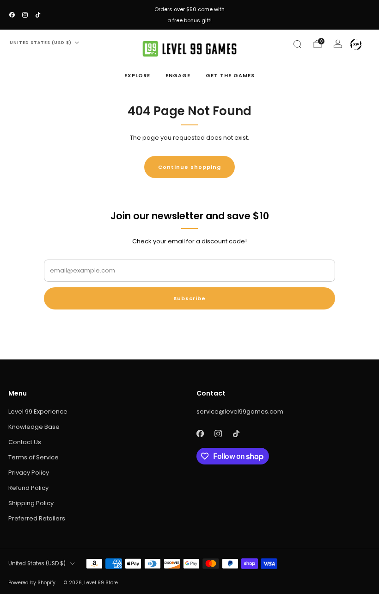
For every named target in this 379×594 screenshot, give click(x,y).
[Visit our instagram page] (24, 14)
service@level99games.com (239, 411)
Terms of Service (33, 457)
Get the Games (230, 75)
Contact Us (24, 442)
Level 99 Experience (37, 411)
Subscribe (189, 298)
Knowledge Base (34, 426)
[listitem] (189, 15)
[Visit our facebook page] (12, 14)
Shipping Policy (31, 503)
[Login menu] (356, 44)
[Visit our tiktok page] (37, 14)
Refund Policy (28, 487)
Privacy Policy (28, 472)
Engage (177, 75)
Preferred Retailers (36, 518)
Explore (137, 75)
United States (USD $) (41, 42)
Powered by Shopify (31, 582)
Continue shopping (189, 167)
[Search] (297, 44)
